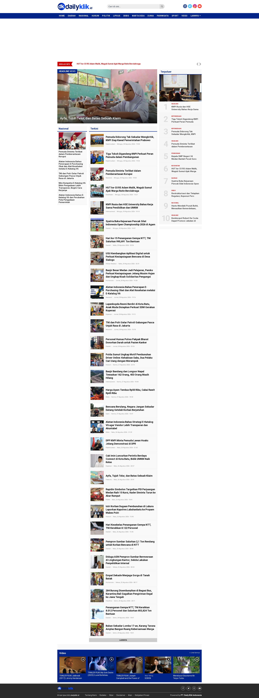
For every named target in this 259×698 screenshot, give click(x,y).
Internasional (110, 211)
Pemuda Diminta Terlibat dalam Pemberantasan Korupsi (183, 146)
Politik (106, 16)
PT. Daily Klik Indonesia (191, 695)
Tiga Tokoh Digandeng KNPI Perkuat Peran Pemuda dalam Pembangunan (184, 122)
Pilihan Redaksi (111, 264)
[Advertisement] (129, 39)
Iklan (130, 695)
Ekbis (126, 16)
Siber (111, 695)
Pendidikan (175, 153)
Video (185, 16)
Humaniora (110, 280)
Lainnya (195, 16)
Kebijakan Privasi (142, 695)
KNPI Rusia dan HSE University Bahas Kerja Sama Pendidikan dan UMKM (109, 64)
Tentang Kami (91, 695)
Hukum (95, 16)
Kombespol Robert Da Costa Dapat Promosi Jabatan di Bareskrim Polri (184, 221)
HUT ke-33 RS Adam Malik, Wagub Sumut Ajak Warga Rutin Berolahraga (184, 171)
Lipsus (116, 16)
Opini (107, 414)
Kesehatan (109, 195)
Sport (175, 16)
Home (62, 16)
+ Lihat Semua (194, 653)
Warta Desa (138, 16)
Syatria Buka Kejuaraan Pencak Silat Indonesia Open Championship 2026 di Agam (185, 184)
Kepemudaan (110, 144)
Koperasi (109, 314)
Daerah (72, 16)
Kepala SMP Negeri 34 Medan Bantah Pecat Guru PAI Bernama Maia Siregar (183, 159)
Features (109, 479)
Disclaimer (120, 695)
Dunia (151, 16)
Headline (109, 601)
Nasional (84, 16)
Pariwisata (163, 16)
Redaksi (103, 695)
